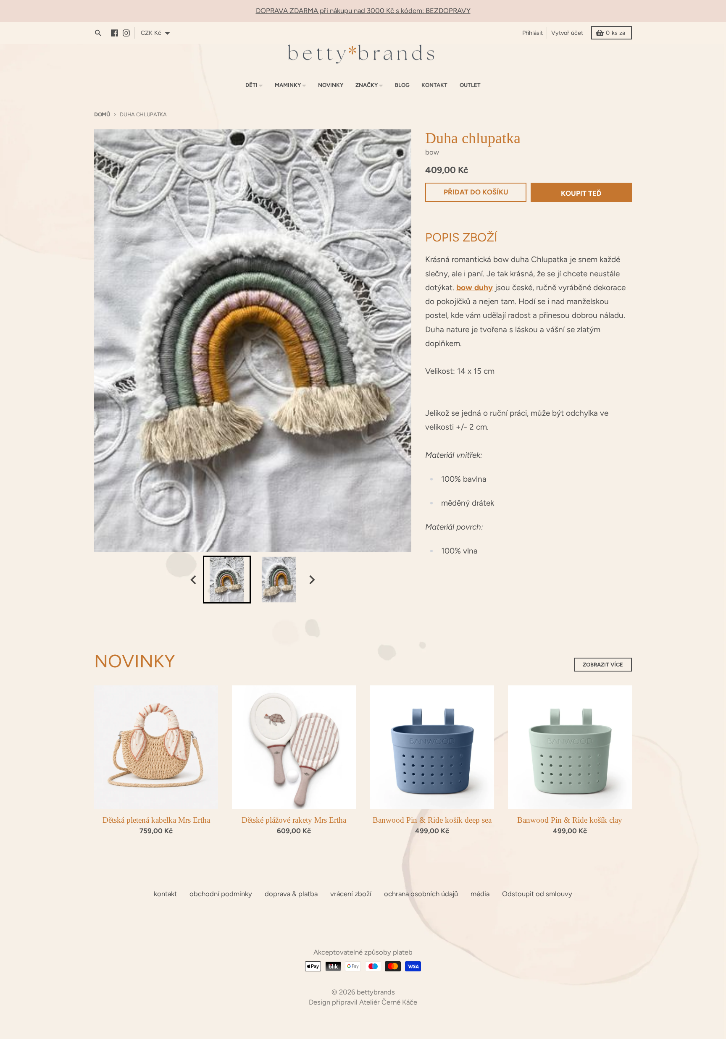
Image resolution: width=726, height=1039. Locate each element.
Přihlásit (532, 33)
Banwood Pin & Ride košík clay (569, 820)
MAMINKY (288, 85)
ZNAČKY (366, 85)
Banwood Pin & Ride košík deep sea (432, 820)
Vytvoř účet (567, 33)
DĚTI (251, 85)
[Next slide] (311, 580)
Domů (102, 114)
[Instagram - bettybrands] (128, 33)
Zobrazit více (603, 664)
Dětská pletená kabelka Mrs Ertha (156, 820)
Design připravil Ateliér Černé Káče (363, 1002)
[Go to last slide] (194, 580)
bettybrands (376, 992)
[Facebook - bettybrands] (116, 33)
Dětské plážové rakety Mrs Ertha (294, 820)
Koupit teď (581, 193)
